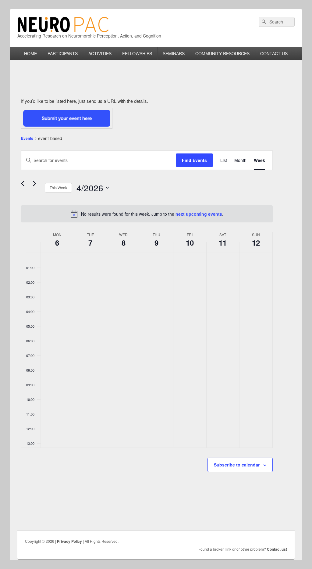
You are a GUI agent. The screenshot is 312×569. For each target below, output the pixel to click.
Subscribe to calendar (237, 465)
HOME (30, 53)
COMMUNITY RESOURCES (222, 53)
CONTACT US (274, 53)
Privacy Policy (69, 541)
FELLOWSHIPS (137, 53)
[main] (146, 299)
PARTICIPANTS (63, 53)
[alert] (147, 213)
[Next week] (36, 184)
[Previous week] (24, 184)
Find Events (194, 160)
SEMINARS (174, 53)
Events (27, 138)
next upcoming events (199, 214)
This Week (58, 187)
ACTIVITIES (100, 53)
